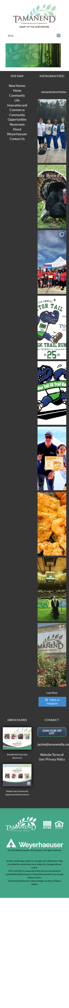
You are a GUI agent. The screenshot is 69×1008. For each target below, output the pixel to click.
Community (17, 95)
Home (17, 90)
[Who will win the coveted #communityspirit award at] (52, 262)
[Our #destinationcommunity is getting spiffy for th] (52, 655)
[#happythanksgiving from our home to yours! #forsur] (52, 196)
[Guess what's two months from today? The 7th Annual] (52, 393)
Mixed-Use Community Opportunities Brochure (17, 793)
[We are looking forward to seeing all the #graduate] (52, 589)
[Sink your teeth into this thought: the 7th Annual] (52, 327)
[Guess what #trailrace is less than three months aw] (52, 458)
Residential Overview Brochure (17, 756)
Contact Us (17, 139)
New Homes (17, 86)
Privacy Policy (55, 759)
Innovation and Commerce (17, 107)
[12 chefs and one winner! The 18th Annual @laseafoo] (52, 524)
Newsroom (17, 124)
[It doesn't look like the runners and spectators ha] (52, 131)
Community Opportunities (17, 117)
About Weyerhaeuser (17, 131)
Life (17, 100)
